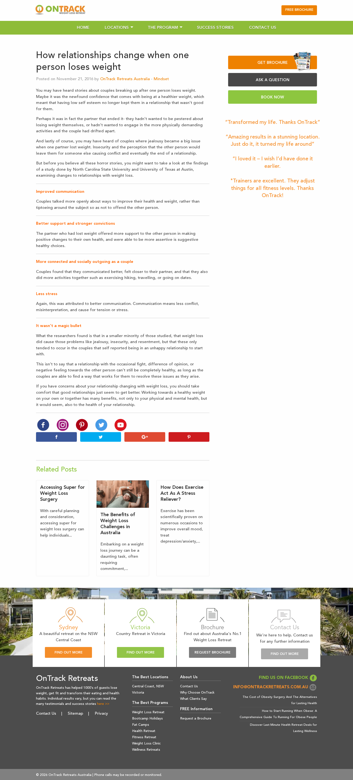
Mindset (161, 79)
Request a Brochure (195, 718)
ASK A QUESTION (272, 80)
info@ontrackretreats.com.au (271, 687)
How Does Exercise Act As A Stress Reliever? (181, 493)
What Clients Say (193, 699)
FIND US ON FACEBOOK (284, 678)
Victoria (138, 692)
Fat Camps (140, 724)
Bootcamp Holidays (147, 718)
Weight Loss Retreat (148, 712)
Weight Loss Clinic (146, 743)
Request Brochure (213, 652)
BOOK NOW (272, 97)
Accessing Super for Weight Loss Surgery (62, 493)
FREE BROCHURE (299, 10)
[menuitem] (83, 28)
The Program (163, 28)
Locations (117, 28)
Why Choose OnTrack (197, 692)
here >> (103, 704)
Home (83, 28)
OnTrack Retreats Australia (125, 79)
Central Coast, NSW (148, 686)
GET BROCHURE (272, 63)
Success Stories (215, 28)
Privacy (101, 714)
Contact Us (262, 28)
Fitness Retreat (144, 737)
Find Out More (69, 652)
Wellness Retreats (146, 749)
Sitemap (75, 714)
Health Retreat (143, 731)
